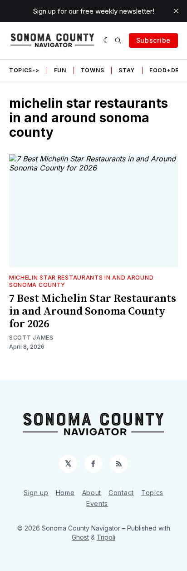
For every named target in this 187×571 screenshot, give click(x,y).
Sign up (36, 492)
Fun (60, 70)
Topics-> (24, 70)
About (92, 492)
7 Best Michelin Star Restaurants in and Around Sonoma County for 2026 (92, 311)
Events (97, 503)
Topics (152, 492)
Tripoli (106, 537)
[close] (176, 11)
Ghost (80, 537)
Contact (121, 492)
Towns (92, 70)
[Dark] (107, 40)
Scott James (31, 337)
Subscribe (153, 40)
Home (65, 492)
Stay (126, 70)
